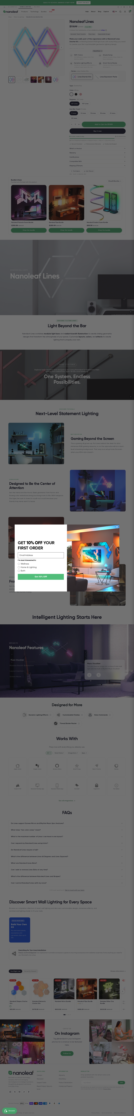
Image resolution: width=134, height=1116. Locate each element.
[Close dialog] (117, 526)
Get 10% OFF (41, 577)
